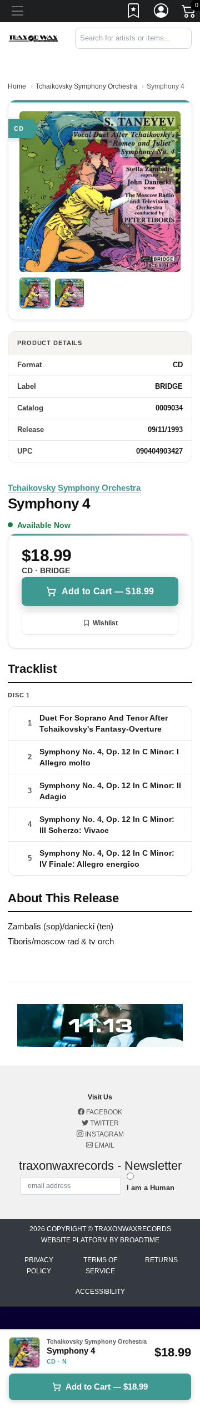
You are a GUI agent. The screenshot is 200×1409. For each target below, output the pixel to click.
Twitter (103, 1123)
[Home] (33, 38)
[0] (189, 13)
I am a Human (150, 1188)
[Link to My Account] (161, 12)
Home (17, 86)
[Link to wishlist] (134, 12)
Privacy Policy (38, 1265)
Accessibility (100, 1291)
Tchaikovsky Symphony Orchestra (86, 86)
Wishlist (105, 623)
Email (103, 1145)
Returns (161, 1260)
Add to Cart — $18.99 (108, 591)
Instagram (103, 1134)
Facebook (103, 1112)
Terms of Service (100, 1265)
